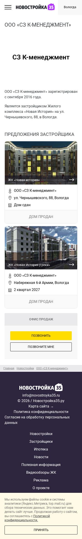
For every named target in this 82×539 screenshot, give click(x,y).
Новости (41, 457)
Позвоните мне (41, 347)
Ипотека (41, 449)
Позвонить (41, 335)
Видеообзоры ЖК (41, 472)
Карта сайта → (41, 406)
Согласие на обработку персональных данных (37, 420)
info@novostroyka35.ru (41, 395)
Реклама (41, 480)
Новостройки (41, 434)
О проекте (41, 488)
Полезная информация (41, 465)
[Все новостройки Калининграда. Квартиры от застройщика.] (41, 388)
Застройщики (41, 441)
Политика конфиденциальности (41, 412)
